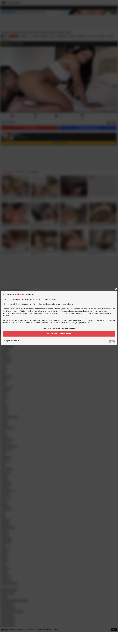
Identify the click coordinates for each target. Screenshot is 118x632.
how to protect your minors (11, 341)
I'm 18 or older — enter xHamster (59, 334)
